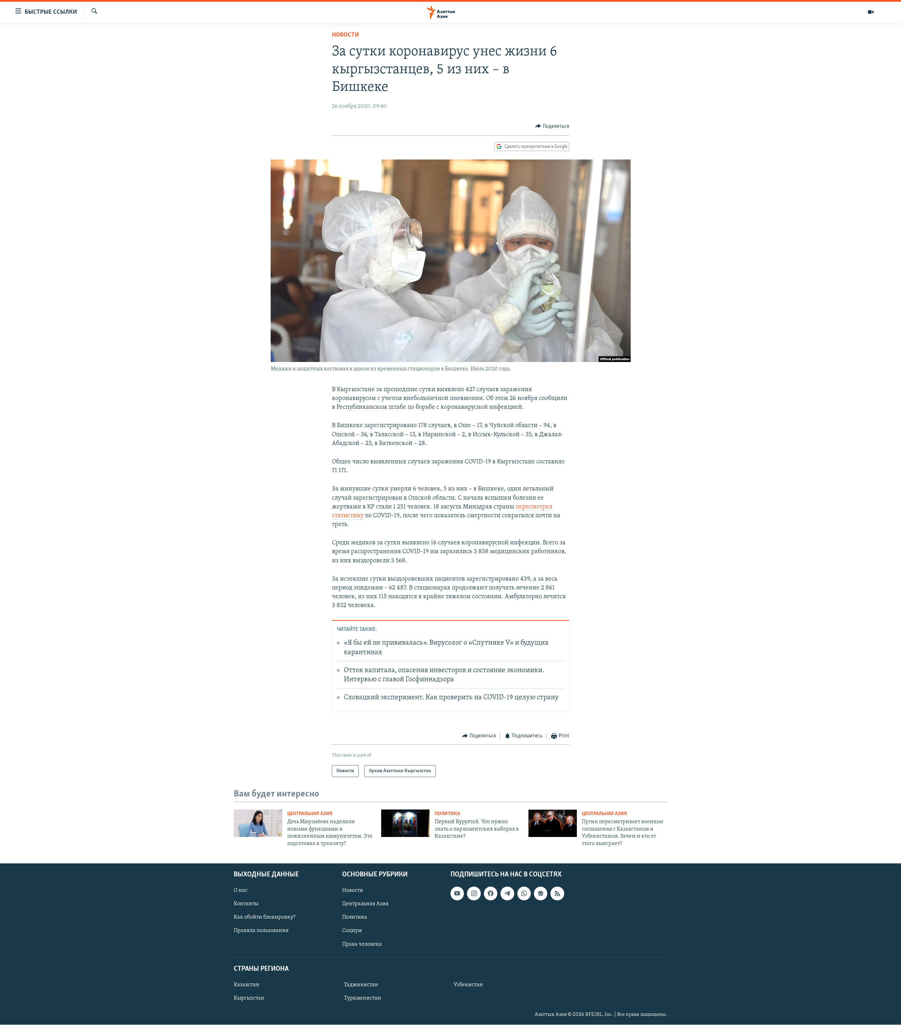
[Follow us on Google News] (540, 893)
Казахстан (246, 985)
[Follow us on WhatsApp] (524, 893)
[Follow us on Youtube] (457, 893)
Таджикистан (361, 985)
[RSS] (557, 893)
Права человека (362, 944)
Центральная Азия (310, 814)
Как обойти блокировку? (264, 917)
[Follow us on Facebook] (490, 893)
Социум (352, 931)
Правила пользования (261, 931)
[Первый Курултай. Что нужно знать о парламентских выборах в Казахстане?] (405, 823)
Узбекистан (468, 985)
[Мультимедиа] (870, 12)
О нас (240, 890)
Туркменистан (362, 998)
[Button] (552, 126)
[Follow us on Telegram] (507, 893)
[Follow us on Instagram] (473, 893)
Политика (447, 814)
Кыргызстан (249, 998)
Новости (345, 35)
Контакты (246, 904)
